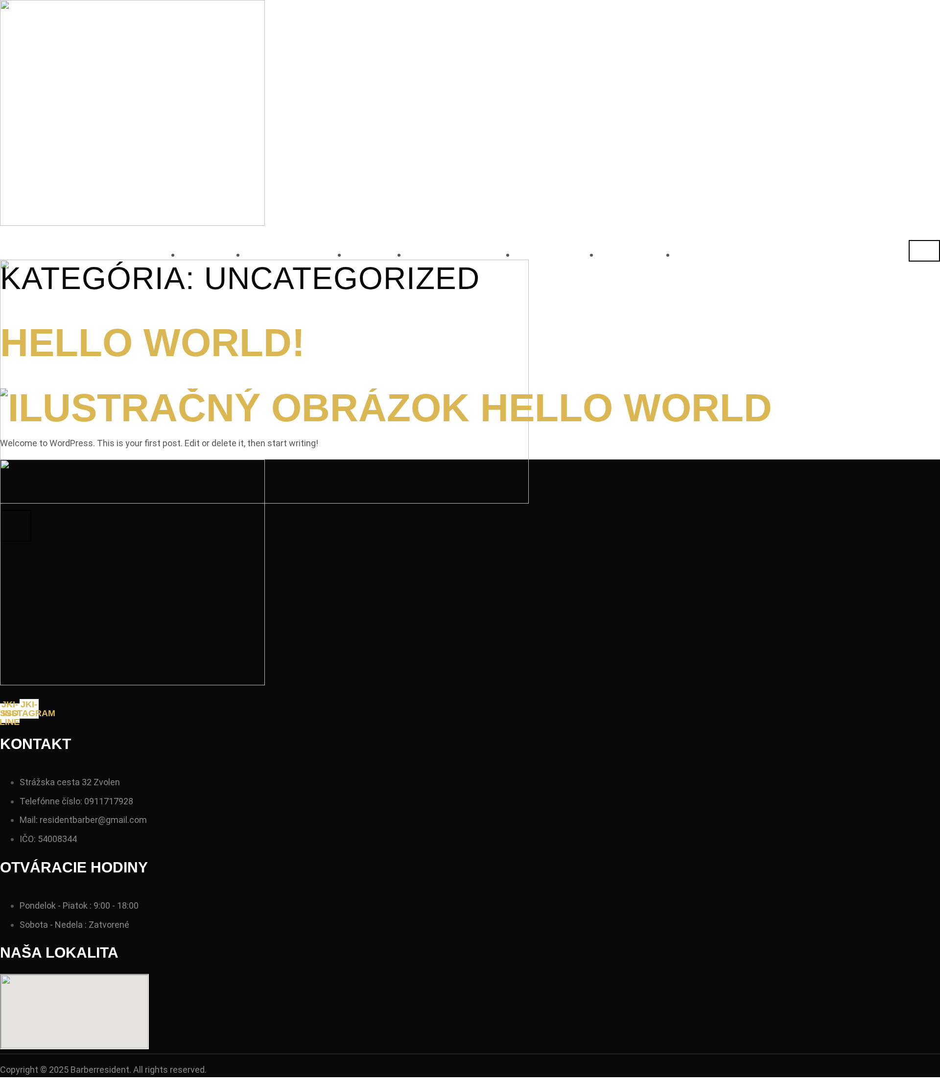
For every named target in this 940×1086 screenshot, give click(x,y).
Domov (212, 255)
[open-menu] (924, 251)
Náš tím (711, 255)
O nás (376, 255)
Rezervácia (296, 255)
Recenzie (557, 255)
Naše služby (460, 255)
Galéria (637, 255)
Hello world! (152, 342)
